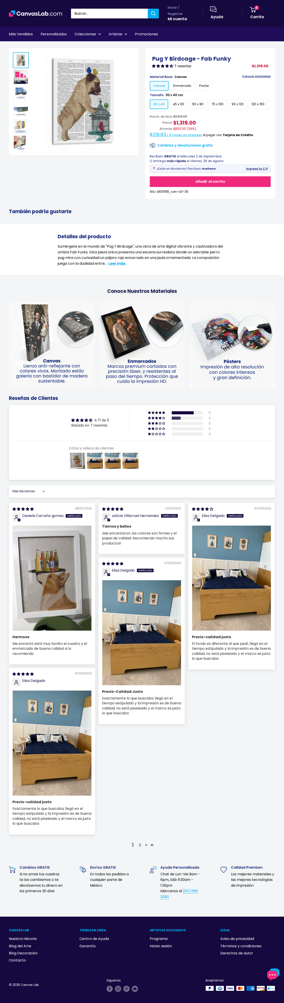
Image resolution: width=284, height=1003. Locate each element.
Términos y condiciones (240, 946)
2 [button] (140, 845)
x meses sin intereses (176, 135)
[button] (163, 66)
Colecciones (85, 34)
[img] (23, 509)
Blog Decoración (23, 953)
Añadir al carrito (210, 181)
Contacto (17, 960)
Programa (159, 938)
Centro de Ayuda (94, 938)
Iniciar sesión (161, 946)
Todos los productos (37, 46)
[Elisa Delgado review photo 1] (231, 578)
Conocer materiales (256, 76)
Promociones (146, 34)
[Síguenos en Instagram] (118, 989)
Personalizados (54, 34)
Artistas (115, 34)
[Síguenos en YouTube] (135, 989)
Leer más (116, 263)
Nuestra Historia (23, 938)
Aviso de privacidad (237, 938)
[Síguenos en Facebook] (109, 989)
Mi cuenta (177, 19)
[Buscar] (153, 13)
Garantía (87, 946)
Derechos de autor (236, 953)
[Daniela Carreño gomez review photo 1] (52, 578)
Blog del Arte (20, 946)
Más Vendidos (21, 34)
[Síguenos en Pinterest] (126, 989)
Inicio (13, 46)
